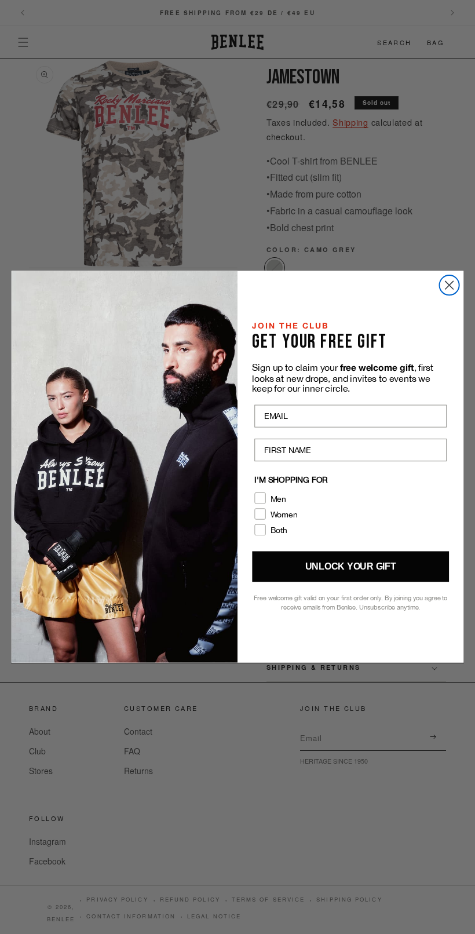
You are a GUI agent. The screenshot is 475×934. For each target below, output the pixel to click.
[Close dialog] (449, 285)
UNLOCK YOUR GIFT (350, 567)
